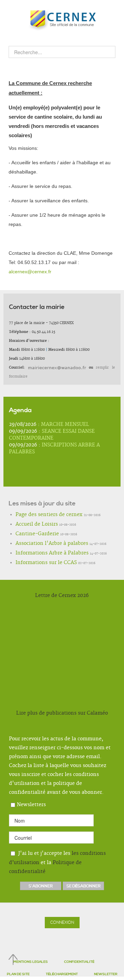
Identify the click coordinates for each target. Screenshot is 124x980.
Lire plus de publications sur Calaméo (62, 713)
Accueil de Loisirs (30, 525)
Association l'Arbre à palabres (42, 544)
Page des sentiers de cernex (40, 515)
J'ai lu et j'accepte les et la (57, 862)
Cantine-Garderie (31, 534)
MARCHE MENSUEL (65, 424)
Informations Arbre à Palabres (42, 553)
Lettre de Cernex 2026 (62, 596)
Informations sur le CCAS (38, 563)
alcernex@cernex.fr (30, 271)
